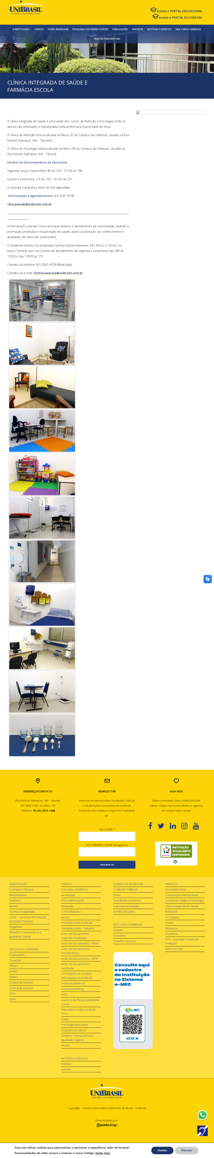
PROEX (13, 966)
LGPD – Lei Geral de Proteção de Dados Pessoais (27, 919)
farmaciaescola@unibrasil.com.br (58, 273)
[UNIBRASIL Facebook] (153, 826)
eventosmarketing (72, 989)
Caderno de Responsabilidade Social (80, 1002)
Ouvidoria (119, 935)
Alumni (65, 1045)
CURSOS (39, 29)
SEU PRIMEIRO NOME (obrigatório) (107, 845)
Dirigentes (15, 927)
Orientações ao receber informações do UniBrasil (76, 976)
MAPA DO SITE (174, 949)
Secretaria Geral (175, 889)
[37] (42, 474)
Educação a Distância (74, 889)
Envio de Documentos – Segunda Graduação (76, 936)
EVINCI (13, 971)
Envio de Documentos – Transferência (76, 951)
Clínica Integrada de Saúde (182, 906)
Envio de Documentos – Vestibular (76, 966)
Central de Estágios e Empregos (184, 900)
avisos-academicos (73, 983)
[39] (42, 518)
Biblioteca (171, 928)
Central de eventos (21, 988)
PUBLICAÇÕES (120, 29)
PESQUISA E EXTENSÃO (23, 949)
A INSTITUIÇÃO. (21, 29)
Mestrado (67, 906)
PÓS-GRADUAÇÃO (72, 900)
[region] (176, 853)
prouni (65, 917)
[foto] (42, 300)
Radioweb (171, 911)
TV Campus (172, 917)
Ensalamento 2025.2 (73, 1030)
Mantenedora (18, 895)
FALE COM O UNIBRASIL (188, 29)
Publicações (16, 955)
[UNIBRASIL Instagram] (187, 826)
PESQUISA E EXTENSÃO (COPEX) (90, 29)
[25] (42, 692)
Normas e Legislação (22, 911)
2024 (12, 993)
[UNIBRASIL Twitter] (164, 826)
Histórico (14, 900)
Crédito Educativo (124, 911)
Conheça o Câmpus (21, 889)
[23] (42, 648)
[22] (42, 605)
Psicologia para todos (74, 1024)
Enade (169, 922)
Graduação (68, 895)
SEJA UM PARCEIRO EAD (107, 38)
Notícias (66, 1064)
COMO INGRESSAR (58, 29)
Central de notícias (21, 982)
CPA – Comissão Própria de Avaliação (182, 941)
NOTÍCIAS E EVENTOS (159, 29)
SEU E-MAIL (107, 829)
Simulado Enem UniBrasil (76, 922)
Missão (13, 906)
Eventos (66, 1069)
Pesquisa (15, 960)
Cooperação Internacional (181, 895)
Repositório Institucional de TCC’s (78, 1012)
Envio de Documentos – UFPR (79, 958)
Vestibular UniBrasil (125, 889)
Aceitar (162, 1150)
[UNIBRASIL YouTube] (198, 826)
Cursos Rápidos (71, 911)
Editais (13, 977)
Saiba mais (102, 1153)
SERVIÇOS (137, 29)
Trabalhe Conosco (124, 941)
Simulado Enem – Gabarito (77, 928)
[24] (42, 735)
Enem (65, 1019)
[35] (42, 431)
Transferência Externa (127, 900)
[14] (42, 344)
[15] (42, 387)
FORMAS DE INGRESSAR (128, 884)
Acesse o (179, 11)
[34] (42, 561)
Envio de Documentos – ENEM (80, 943)
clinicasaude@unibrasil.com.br (29, 204)
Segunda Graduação (126, 906)
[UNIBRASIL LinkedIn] (175, 826)
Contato (118, 930)
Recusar (186, 1150)
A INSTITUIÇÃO (18, 884)
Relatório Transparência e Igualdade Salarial (25, 934)
